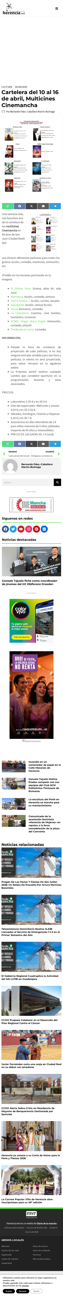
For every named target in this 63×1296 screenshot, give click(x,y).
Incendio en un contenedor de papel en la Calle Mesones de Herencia (45, 766)
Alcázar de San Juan (10, 1250)
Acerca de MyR (31, 1232)
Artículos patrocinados (14, 1227)
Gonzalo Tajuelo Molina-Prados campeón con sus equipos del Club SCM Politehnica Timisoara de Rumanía (44, 785)
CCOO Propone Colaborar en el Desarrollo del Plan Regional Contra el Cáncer (29, 1022)
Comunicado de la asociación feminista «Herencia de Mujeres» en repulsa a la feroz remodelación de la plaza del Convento (44, 824)
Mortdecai (17, 296)
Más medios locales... (42, 1259)
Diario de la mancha (47, 1223)
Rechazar (22, 1291)
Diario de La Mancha (41, 1250)
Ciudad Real (6, 1263)
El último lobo (20, 288)
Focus (14, 309)
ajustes (25, 1285)
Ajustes (36, 1291)
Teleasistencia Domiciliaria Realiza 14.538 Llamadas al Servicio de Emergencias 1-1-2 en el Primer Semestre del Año (30, 932)
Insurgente (17, 305)
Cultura (6, 87)
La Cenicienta (20, 313)
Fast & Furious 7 (20, 301)
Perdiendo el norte (22, 329)
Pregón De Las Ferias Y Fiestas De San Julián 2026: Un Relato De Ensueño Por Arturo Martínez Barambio (31, 885)
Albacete (5, 1246)
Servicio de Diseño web (37, 1227)
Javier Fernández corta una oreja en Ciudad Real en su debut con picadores (31, 1066)
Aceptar (9, 1291)
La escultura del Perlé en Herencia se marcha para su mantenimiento (44, 802)
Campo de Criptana (9, 1259)
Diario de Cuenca (40, 1246)
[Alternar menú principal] (56, 8)
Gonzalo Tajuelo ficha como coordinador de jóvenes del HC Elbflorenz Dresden (29, 582)
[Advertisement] (31, 49)
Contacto (53, 1227)
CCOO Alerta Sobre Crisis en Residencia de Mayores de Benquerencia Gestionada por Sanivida (28, 1111)
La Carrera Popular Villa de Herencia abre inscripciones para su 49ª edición (27, 1201)
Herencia (37, 1254)
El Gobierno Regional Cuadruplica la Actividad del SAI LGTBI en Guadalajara (29, 977)
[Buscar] (57, 482)
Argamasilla (6, 1254)
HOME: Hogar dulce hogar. (28, 321)
